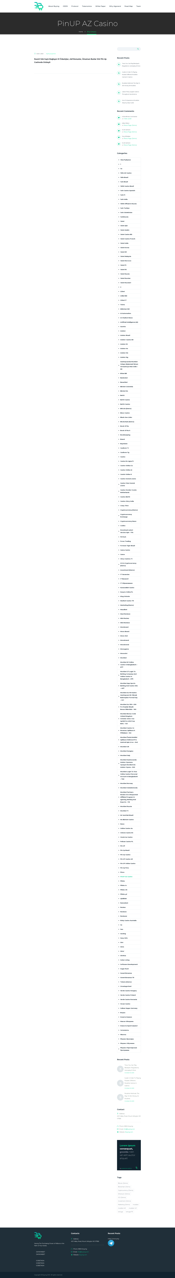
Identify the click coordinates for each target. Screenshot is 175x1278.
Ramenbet (124, 903)
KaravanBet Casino (127, 587)
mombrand (124, 627)
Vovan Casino (125, 1004)
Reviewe (123, 912)
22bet (122, 291)
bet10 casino (125, 400)
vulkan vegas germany (128, 1008)
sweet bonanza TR (127, 977)
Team (138, 6)
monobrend (124, 644)
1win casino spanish (127, 190)
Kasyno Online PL (126, 592)
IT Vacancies (125, 574)
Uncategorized (125, 986)
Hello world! (127, 119)
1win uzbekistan (126, 212)
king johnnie (125, 596)
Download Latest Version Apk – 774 (126, 531)
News (122, 824)
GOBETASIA (40, 1260)
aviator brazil (125, 335)
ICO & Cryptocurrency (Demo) (128, 564)
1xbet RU (123, 269)
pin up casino (125, 855)
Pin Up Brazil (124, 850)
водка (122, 1012)
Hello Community (113, 1239)
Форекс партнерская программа (128, 1049)
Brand (122, 439)
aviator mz (124, 353)
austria (123, 326)
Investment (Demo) (127, 570)
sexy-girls (124, 938)
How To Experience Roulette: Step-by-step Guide (130, 101)
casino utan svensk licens (127, 484)
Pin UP (122, 846)
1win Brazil (124, 182)
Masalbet (123, 609)
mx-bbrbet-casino (127, 819)
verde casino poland (128, 995)
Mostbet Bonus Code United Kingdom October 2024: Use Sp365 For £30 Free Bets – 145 (128, 718)
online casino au (126, 828)
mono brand (124, 631)
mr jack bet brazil (126, 815)
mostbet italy (125, 755)
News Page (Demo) (130, 125)
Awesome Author (126, 1168)
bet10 (122, 395)
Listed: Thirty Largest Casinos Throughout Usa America (130, 93)
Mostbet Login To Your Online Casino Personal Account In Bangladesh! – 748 (129, 775)
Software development (129, 964)
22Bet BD (123, 296)
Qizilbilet (123, 898)
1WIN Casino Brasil (127, 186)
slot (121, 942)
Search (138, 49)
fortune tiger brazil (127, 545)
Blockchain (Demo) (127, 422)
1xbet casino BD (126, 234)
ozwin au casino (126, 837)
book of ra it (125, 430)
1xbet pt (123, 265)
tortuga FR (129, 1212)
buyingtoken (52, 53)
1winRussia (124, 217)
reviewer (123, 916)
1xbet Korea (124, 247)
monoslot (123, 653)
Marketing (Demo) (127, 605)
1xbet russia (125, 274)
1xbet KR (123, 252)
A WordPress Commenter (129, 116)
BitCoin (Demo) (125, 408)
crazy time (124, 505)
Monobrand (124, 640)
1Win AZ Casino (126, 173)
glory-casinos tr (126, 559)
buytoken (123, 443)
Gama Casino (125, 550)
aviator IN (124, 344)
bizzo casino (125, 413)
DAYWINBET (40, 1252)
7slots (122, 304)
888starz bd (125, 309)
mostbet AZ (122, 1208)
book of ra (124, 426)
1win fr (122, 195)
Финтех (123, 1034)
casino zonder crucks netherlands (128, 491)
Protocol (74, 6)
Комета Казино (126, 1017)
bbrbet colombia (126, 386)
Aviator (123, 331)
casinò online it (126, 474)
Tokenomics (87, 6)
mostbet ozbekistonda (128, 788)
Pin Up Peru (124, 868)
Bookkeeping (125, 435)
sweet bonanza (126, 973)
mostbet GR (124, 746)
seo (121, 929)
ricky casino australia (128, 920)
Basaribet (124, 382)
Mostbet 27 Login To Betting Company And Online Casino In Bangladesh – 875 (128, 675)
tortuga (120, 1212)
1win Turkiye (124, 208)
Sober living (124, 960)
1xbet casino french (127, 239)
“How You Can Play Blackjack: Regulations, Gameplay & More (131, 65)
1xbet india (124, 243)
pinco (122, 872)
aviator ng (124, 357)
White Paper (100, 6)
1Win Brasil (124, 177)
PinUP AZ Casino (126, 876)
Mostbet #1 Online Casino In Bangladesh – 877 (128, 664)
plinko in (123, 885)
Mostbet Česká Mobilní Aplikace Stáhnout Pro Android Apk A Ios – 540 (129, 739)
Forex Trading (125, 541)
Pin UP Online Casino (127, 863)
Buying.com (129, 1132)
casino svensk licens (128, 479)
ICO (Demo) (122, 1197)
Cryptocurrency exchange (126, 516)
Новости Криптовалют (129, 1026)
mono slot (124, 636)
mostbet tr (124, 811)
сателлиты (124, 1030)
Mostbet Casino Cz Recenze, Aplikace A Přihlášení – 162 (127, 730)
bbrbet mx (124, 391)
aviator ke (124, 348)
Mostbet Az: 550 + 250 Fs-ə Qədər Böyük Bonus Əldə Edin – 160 (128, 707)
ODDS (65, 6)
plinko (122, 881)
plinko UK (123, 890)
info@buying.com (129, 1129)
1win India (124, 199)
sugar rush (124, 969)
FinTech (123, 537)
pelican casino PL (126, 841)
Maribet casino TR (127, 601)
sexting (123, 934)
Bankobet (124, 378)
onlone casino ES (126, 833)
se (121, 925)
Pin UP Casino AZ (126, 859)
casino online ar (126, 470)
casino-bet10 (125, 497)
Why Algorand (115, 6)
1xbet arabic (124, 230)
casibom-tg (124, 452)
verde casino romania (128, 999)
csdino (122, 525)
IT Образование (126, 583)
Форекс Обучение (127, 1043)
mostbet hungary (126, 751)
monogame (124, 649)
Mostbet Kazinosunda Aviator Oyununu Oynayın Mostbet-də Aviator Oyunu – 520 (128, 763)
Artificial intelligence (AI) (129, 322)
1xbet (122, 221)
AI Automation (125, 313)
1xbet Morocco (125, 261)
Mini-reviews (125, 623)
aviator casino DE (126, 340)
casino (122, 457)
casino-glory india (127, 501)
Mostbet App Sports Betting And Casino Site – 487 (129, 685)
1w (121, 168)
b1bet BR (123, 373)
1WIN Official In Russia (128, 204)
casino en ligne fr (127, 461)
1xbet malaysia (125, 256)
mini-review (124, 618)
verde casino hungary (128, 991)
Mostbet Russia (126, 806)
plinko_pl (123, 894)
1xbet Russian (125, 278)
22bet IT (123, 300)
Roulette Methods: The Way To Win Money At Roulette (131, 84)
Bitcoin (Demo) (123, 1183)
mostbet (123, 658)
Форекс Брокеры (127, 1039)
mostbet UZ (133, 1208)
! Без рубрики (125, 160)
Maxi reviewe (125, 614)
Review (123, 907)
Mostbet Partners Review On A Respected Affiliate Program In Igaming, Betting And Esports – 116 (129, 797)
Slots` (122, 951)
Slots (122, 947)
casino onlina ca (126, 465)
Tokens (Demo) (126, 982)
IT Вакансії (124, 579)
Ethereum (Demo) (124, 1194)
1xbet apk (124, 225)
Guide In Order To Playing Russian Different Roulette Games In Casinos (129, 74)
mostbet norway (126, 783)
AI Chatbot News (126, 318)
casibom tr (124, 448)
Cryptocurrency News (128, 521)
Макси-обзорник (127, 1021)
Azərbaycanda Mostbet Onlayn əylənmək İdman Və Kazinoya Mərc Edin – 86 (129, 365)
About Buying (53, 6)
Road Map (129, 6)
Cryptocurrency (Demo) (129, 510)
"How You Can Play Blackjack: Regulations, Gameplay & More (132, 1067)
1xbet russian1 (125, 283)
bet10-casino (125, 404)
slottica (123, 955)
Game (122, 554)
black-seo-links (126, 417)
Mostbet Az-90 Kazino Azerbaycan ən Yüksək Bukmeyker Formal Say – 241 (128, 696)
